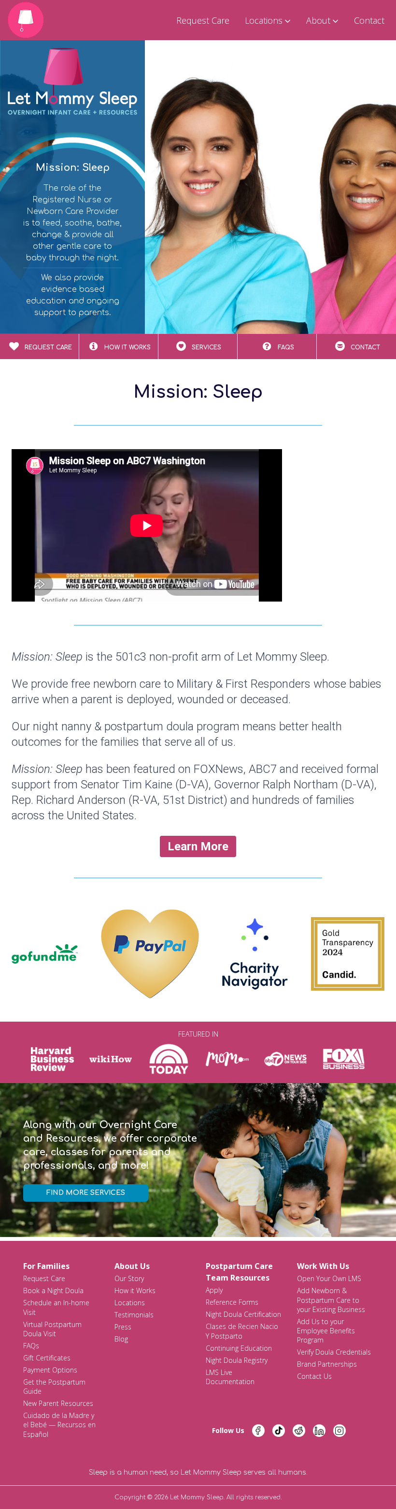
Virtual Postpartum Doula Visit (52, 1329)
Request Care (202, 20)
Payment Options (50, 1369)
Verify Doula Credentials (334, 1352)
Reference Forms (232, 1302)
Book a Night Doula (53, 1290)
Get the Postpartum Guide (54, 1386)
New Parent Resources (58, 1403)
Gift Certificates (47, 1357)
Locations (129, 1302)
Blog (121, 1338)
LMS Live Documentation (230, 1377)
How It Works (127, 347)
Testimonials (134, 1314)
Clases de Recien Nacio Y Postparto (242, 1331)
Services (206, 347)
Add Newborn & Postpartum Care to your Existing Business (331, 1300)
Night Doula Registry (237, 1360)
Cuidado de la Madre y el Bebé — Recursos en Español (59, 1425)
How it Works (135, 1290)
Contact (369, 20)
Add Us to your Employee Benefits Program (326, 1331)
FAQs (286, 347)
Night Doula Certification (243, 1314)
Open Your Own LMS (329, 1278)
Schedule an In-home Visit (56, 1307)
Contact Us (314, 1376)
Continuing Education (239, 1348)
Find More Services (85, 1192)
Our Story (129, 1278)
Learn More (198, 846)
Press (122, 1326)
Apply (214, 1290)
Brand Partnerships (327, 1364)
